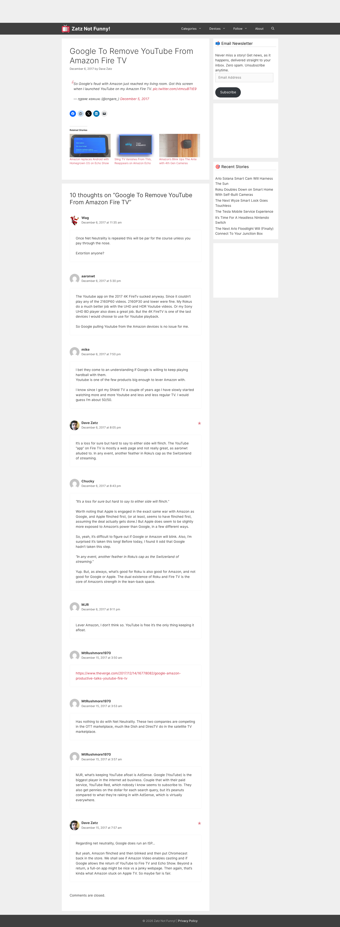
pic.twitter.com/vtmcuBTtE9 (175, 89)
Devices (215, 28)
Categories (189, 28)
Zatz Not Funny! (91, 29)
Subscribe (228, 92)
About (259, 28)
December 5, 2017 (134, 99)
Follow (237, 28)
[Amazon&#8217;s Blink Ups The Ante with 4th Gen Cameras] (179, 145)
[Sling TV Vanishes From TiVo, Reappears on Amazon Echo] (135, 145)
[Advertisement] (133, 11)
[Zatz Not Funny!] (67, 29)
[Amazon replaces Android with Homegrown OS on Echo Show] (90, 145)
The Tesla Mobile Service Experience (244, 211)
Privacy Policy (188, 921)
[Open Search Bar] (272, 29)
